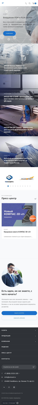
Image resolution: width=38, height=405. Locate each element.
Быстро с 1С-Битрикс (9, 403)
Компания (6, 341)
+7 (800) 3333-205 (11, 373)
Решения (5, 347)
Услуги (4, 330)
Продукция (6, 336)
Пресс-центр (6, 353)
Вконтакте (4, 387)
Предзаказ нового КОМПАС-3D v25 (17, 232)
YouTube (9, 387)
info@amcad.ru (10, 377)
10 (30, 186)
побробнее (9, 33)
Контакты (6, 359)
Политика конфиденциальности (12, 393)
